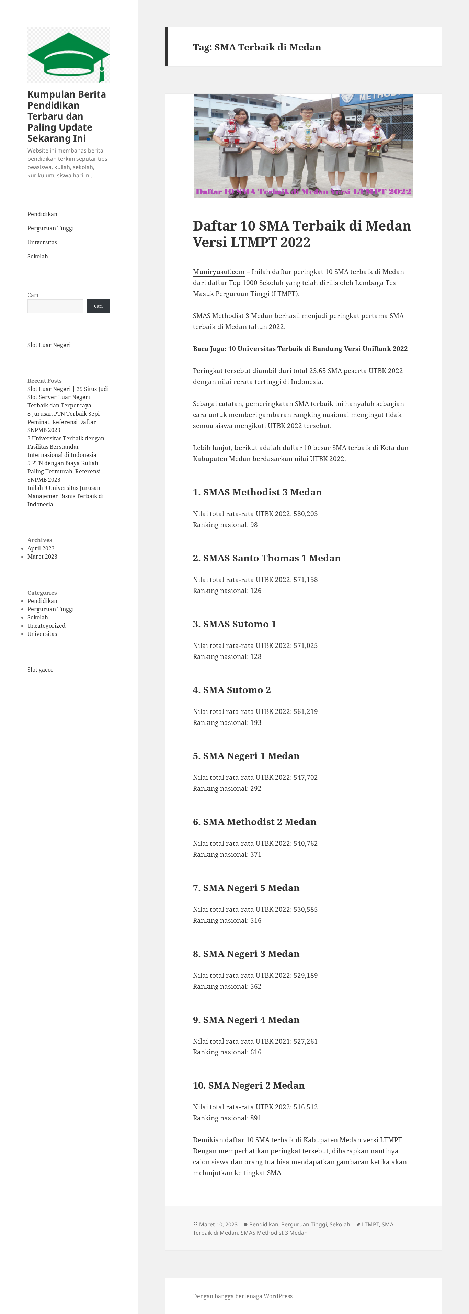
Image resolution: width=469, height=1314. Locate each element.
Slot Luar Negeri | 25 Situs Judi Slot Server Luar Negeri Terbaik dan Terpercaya (68, 397)
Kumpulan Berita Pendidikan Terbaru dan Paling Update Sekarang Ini (66, 116)
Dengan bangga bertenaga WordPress (243, 1296)
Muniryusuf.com (219, 271)
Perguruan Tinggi (50, 228)
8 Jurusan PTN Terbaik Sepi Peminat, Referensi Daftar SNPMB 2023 (63, 422)
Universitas (42, 242)
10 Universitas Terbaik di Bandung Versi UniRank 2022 (318, 348)
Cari (32, 295)
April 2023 (41, 548)
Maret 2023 (42, 556)
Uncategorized (46, 625)
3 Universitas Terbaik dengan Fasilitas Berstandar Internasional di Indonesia (65, 447)
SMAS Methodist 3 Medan (274, 1232)
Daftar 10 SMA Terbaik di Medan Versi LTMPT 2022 (302, 233)
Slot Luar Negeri (49, 345)
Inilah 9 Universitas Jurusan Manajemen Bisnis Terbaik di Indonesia (65, 496)
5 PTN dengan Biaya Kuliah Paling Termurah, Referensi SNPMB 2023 (64, 471)
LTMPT (370, 1224)
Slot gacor (40, 669)
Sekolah (37, 256)
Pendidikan (42, 214)
